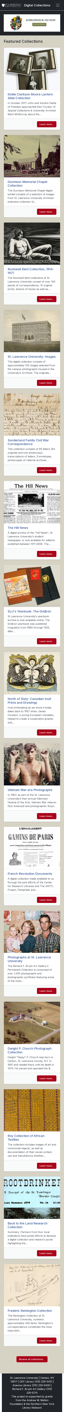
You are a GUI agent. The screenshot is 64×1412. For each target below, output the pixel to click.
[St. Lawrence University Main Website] (12, 5)
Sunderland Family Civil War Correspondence (28, 442)
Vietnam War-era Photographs (30, 790)
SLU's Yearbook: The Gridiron (29, 611)
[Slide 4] (29, 27)
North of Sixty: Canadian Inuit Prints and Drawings (29, 700)
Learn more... (47, 124)
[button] (8, 23)
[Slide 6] (39, 27)
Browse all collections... (32, 1359)
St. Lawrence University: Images (32, 357)
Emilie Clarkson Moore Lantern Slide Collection (30, 96)
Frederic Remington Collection (30, 1311)
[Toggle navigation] (57, 5)
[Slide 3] (25, 27)
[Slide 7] (44, 27)
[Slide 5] (34, 27)
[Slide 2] (20, 27)
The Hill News (18, 528)
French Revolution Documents (30, 874)
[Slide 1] (15, 27)
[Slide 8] (49, 27)
